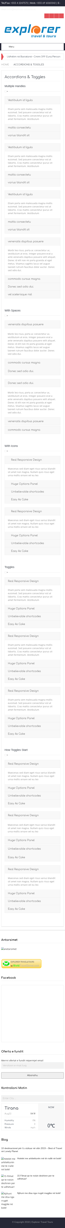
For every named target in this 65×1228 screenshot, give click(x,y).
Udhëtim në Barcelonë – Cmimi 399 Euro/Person (33, 57)
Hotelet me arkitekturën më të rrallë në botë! (39, 1158)
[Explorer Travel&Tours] (21, 963)
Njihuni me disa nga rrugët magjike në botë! (39, 1193)
